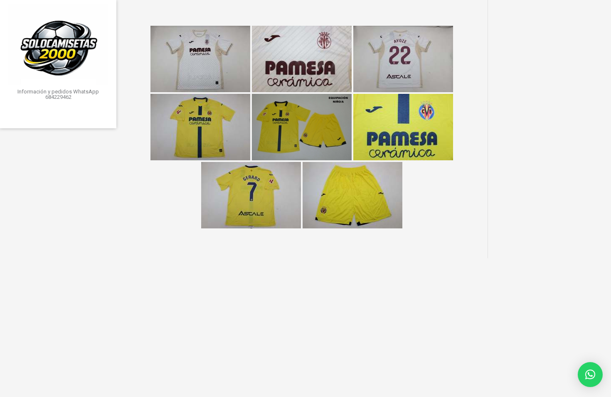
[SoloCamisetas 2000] (58, 44)
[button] (590, 374)
